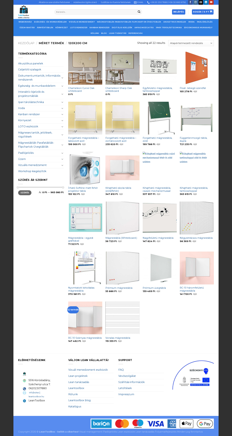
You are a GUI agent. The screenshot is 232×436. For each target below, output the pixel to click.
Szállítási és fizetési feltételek (116, 2)
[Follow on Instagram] (195, 2)
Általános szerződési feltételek (54, 2)
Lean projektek (78, 375)
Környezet (61, 27)
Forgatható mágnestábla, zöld (157, 139)
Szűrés (25, 192)
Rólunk (95, 33)
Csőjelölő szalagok (29, 69)
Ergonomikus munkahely (198, 27)
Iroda (191, 22)
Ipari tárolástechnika (169, 27)
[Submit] (139, 12)
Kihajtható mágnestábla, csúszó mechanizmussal (157, 189)
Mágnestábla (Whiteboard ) (121, 238)
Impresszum (126, 394)
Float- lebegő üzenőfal (193, 88)
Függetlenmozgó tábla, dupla (193, 139)
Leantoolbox (76, 388)
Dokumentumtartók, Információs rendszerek (39, 77)
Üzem (22, 159)
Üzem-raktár (27, 27)
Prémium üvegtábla (154, 288)
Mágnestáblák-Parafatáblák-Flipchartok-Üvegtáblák (129, 22)
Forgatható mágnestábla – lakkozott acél (83, 139)
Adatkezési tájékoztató (85, 2)
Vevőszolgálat (127, 375)
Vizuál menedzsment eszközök (88, 369)
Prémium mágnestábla (118, 288)
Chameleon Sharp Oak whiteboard (118, 90)
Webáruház (25, 22)
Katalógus (74, 406)
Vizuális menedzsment (82, 22)
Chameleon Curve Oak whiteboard (81, 90)
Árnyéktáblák (45, 27)
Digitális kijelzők (122, 27)
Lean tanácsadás (78, 382)
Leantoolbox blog (79, 400)
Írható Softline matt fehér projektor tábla (83, 189)
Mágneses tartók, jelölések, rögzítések (35, 134)
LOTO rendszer (78, 27)
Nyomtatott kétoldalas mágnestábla (81, 289)
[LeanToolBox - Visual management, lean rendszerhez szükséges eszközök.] (34, 12)
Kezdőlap (26, 43)
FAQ (121, 369)
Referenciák (135, 33)
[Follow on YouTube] (211, 2)
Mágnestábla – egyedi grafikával (80, 239)
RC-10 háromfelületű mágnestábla (192, 289)
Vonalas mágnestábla (117, 337)
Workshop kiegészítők (32, 171)
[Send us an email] (200, 2)
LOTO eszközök (28, 126)
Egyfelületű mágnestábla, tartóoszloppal (157, 90)
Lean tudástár (117, 33)
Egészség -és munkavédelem (50, 22)
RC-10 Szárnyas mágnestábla (85, 337)
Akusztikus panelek (174, 22)
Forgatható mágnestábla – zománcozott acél (120, 139)
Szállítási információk (131, 382)
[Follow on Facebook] (190, 2)
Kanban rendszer (99, 27)
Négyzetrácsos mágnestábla (196, 238)
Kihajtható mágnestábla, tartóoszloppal (194, 189)
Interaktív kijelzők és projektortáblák (31, 93)
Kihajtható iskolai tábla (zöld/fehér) (118, 189)
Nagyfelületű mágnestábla (158, 238)
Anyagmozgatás (144, 27)
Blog (104, 33)
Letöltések (125, 388)
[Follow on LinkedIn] (206, 2)
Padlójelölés (205, 22)
